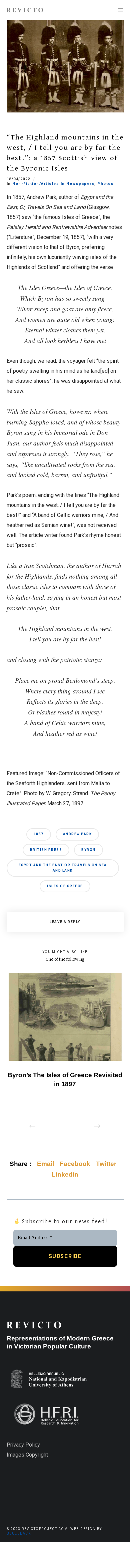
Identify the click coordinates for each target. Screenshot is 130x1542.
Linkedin (65, 1174)
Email (45, 1163)
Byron (88, 850)
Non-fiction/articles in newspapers (53, 184)
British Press (46, 850)
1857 (39, 834)
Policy (32, 1445)
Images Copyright (27, 1455)
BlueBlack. (19, 1533)
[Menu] (118, 10)
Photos (105, 184)
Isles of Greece (65, 886)
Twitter (106, 1163)
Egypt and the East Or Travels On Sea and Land (63, 867)
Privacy (15, 1445)
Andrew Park (77, 834)
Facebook (75, 1163)
